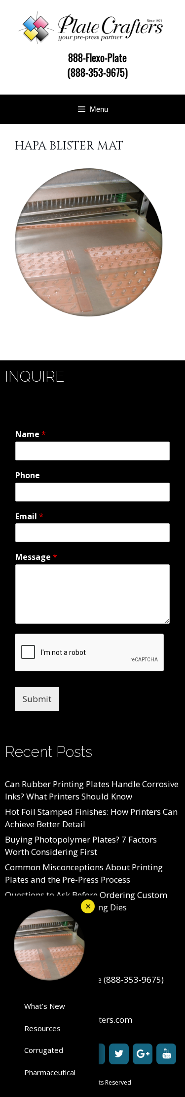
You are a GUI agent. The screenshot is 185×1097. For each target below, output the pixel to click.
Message (36, 557)
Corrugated (43, 1050)
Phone (27, 475)
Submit (37, 698)
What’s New (44, 1006)
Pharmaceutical (49, 1072)
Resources (42, 1028)
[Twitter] (119, 1054)
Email (29, 516)
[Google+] (142, 1054)
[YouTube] (166, 1054)
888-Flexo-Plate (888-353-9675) (98, 65)
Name (30, 434)
